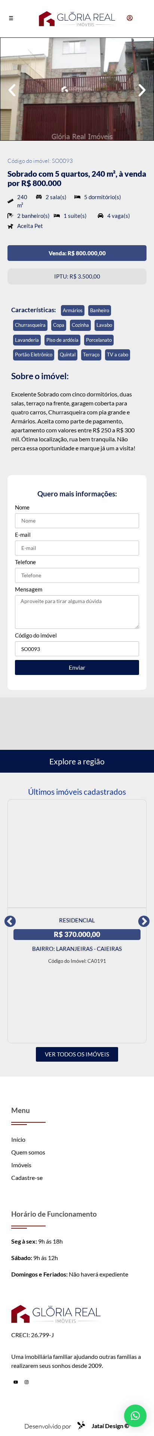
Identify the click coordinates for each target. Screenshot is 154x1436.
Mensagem (28, 590)
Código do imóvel (36, 636)
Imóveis (21, 1164)
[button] (11, 19)
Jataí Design (110, 1425)
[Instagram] (26, 1382)
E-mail (23, 535)
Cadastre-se (27, 1177)
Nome (22, 508)
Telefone (25, 562)
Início (18, 1139)
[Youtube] (15, 1382)
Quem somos (28, 1152)
